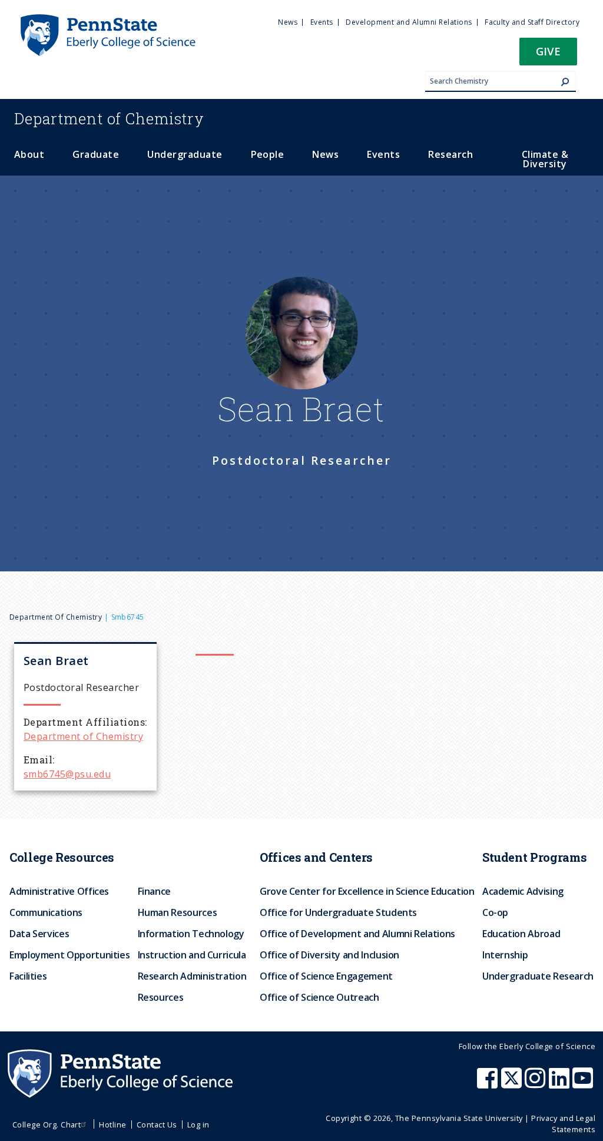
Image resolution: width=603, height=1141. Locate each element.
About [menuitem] (29, 154)
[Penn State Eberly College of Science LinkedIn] (560, 1084)
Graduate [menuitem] (95, 154)
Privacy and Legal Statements (563, 1124)
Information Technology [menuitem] (191, 933)
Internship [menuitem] (505, 954)
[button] (548, 55)
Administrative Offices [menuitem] (59, 891)
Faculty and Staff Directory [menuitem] (532, 22)
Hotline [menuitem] (112, 1124)
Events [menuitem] (321, 22)
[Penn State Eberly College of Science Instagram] (536, 1084)
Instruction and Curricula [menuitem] (192, 954)
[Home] (107, 19)
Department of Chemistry (55, 617)
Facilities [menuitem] (28, 976)
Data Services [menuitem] (39, 933)
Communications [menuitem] (45, 912)
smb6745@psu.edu (67, 774)
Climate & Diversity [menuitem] (545, 159)
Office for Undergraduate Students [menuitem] (338, 912)
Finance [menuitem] (154, 891)
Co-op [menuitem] (495, 912)
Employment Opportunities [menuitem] (69, 954)
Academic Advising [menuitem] (523, 891)
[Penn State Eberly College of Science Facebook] (489, 1084)
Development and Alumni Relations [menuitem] (409, 22)
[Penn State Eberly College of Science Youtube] (583, 1084)
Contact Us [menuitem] (157, 1124)
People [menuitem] (267, 154)
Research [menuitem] (450, 154)
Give (548, 51)
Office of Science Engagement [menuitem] (326, 976)
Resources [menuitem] (161, 997)
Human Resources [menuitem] (177, 912)
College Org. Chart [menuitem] (46, 1124)
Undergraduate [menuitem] (184, 154)
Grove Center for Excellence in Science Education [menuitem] (367, 891)
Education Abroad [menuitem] (521, 933)
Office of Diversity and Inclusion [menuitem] (329, 954)
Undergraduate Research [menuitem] (538, 976)
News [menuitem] (287, 22)
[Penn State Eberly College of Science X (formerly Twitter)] (513, 1084)
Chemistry (109, 118)
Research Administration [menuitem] (192, 976)
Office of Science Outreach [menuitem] (319, 997)
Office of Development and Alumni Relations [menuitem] (357, 933)
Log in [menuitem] (198, 1124)
